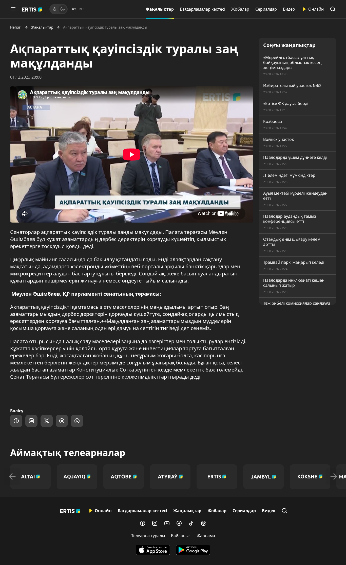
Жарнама (206, 535)
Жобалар (240, 9)
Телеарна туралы (148, 535)
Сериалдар (266, 9)
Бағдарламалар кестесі (202, 9)
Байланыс (180, 535)
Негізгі (16, 27)
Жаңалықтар (160, 9)
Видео (289, 9)
